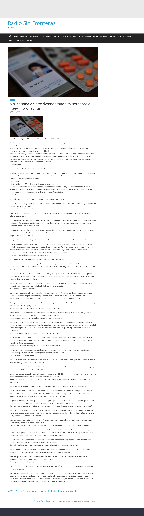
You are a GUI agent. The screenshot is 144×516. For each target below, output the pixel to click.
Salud (112, 36)
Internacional (20, 36)
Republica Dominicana (49, 36)
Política (120, 36)
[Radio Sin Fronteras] (10, 36)
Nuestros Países (69, 36)
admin (25, 112)
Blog (129, 36)
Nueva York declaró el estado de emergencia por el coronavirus (66, 500)
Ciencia (30, 41)
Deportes (34, 36)
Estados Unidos (100, 36)
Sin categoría (85, 36)
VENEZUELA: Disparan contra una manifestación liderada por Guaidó (42, 491)
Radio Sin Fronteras (32, 23)
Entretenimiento (17, 41)
